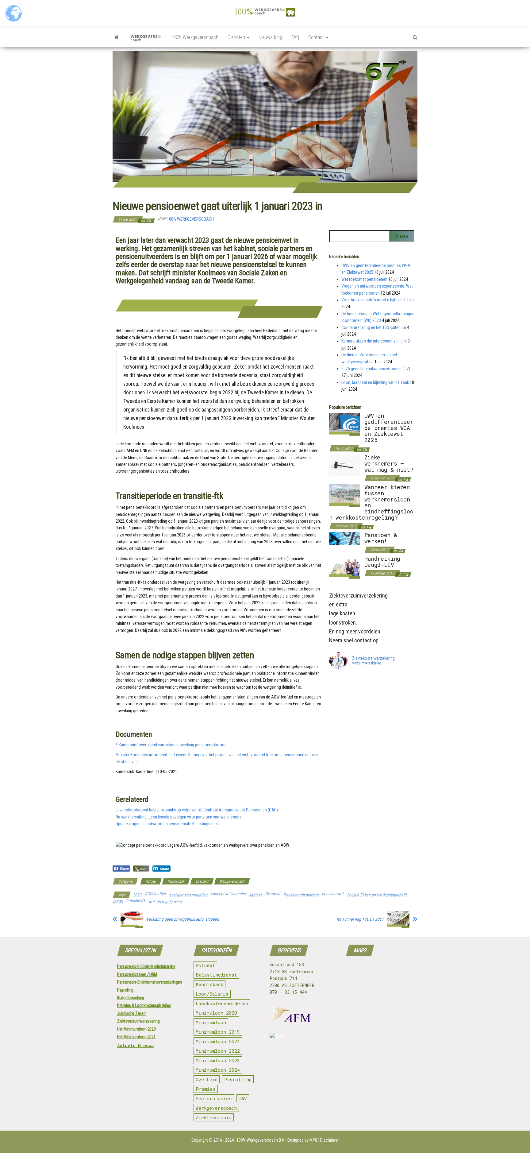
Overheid (202, 881)
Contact (316, 37)
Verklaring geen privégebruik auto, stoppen (182, 919)
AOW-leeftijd (155, 893)
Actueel (151, 881)
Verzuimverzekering (366, 663)
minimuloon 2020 (216, 1013)
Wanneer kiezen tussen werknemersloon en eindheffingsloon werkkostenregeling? (371, 502)
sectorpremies (214, 1098)
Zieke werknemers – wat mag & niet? (388, 463)
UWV (243, 1098)
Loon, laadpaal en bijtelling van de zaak (375, 382)
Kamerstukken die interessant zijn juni (374, 341)
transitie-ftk (135, 900)
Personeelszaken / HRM (137, 974)
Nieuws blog (270, 37)
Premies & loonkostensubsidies (144, 1005)
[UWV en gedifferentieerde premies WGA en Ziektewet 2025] (344, 423)
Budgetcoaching (130, 997)
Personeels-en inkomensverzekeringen (149, 982)
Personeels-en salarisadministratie (146, 966)
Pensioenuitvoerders (300, 894)
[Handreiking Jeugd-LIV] (344, 566)
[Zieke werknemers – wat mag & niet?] (344, 464)
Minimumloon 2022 (218, 1051)
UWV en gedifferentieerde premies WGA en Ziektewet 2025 (388, 427)
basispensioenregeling (188, 894)
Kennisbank (175, 881)
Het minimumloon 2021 (136, 1036)
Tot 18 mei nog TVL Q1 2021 (360, 919)
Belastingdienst (216, 975)
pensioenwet (333, 893)
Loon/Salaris (212, 994)
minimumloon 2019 (218, 1032)
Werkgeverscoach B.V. (266, 1140)
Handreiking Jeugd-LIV (382, 561)
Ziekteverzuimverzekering (138, 1021)
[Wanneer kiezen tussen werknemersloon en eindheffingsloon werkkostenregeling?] (344, 495)
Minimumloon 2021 (218, 1041)
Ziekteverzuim (214, 1117)
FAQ (295, 37)
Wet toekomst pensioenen (364, 279)
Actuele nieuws (135, 1045)
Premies (206, 1089)
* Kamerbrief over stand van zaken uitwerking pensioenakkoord (170, 744)
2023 (137, 894)
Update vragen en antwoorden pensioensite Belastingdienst (167, 823)
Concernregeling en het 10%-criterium (373, 327)
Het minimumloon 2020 (136, 1029)
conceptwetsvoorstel (228, 893)
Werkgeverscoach (232, 881)
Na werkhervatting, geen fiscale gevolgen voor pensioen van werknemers (179, 816)
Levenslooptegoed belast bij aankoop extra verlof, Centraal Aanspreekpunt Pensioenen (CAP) (197, 809)
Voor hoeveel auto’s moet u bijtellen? (373, 299)
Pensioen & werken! (380, 538)
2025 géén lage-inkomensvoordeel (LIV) (375, 368)
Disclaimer (329, 1140)
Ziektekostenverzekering (373, 658)
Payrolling (125, 990)
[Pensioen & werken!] (344, 538)
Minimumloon (211, 1022)
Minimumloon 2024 (218, 1070)
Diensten (237, 37)
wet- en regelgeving (165, 901)
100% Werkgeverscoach (194, 37)
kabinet (255, 894)
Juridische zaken (131, 1013)
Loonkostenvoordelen (222, 1003)
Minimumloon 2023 (218, 1060)
